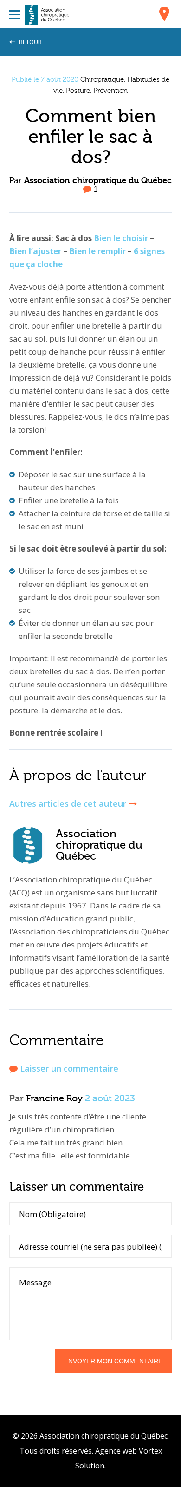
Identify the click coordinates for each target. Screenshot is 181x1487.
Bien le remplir (98, 251)
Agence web (116, 1451)
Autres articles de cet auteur (69, 803)
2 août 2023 (110, 1098)
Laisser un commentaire (68, 1068)
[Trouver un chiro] (164, 15)
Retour (30, 42)
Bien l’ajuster (35, 251)
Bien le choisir (121, 238)
